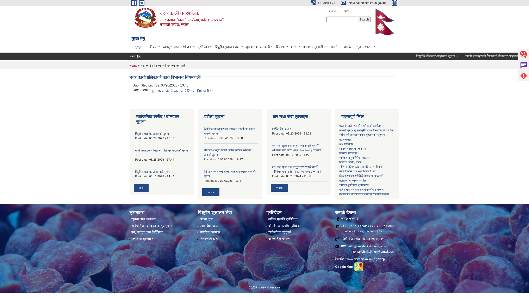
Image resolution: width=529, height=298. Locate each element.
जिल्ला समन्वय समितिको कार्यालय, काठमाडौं (361, 176)
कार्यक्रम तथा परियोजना (177, 47)
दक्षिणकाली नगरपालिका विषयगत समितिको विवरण (364, 194)
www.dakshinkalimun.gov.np (366, 259)
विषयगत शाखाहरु (286, 47)
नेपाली (346, 11)
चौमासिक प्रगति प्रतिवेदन (284, 226)
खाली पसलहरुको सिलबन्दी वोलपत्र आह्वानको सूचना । (486, 56)
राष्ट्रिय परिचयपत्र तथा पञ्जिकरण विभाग (360, 166)
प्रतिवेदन (203, 47)
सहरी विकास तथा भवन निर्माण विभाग (357, 171)
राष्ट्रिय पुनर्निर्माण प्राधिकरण (354, 185)
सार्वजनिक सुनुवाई (279, 232)
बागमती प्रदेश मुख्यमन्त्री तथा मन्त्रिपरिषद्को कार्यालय (366, 130)
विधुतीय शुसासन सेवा (227, 47)
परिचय (152, 47)
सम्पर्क (347, 47)
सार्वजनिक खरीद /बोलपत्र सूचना (152, 226)
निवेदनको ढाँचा (209, 239)
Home (133, 65)
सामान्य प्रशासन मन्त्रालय (352, 148)
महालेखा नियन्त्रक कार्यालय (353, 180)
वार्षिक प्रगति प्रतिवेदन (283, 219)
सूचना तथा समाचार (143, 219)
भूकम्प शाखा (364, 47)
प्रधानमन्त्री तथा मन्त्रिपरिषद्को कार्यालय (360, 125)
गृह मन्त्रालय (345, 139)
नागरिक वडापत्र (210, 232)
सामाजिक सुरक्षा (209, 226)
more (210, 192)
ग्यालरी (333, 47)
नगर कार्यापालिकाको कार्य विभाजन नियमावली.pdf (185, 91)
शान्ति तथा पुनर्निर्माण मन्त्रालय (354, 157)
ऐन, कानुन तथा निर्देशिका (147, 232)
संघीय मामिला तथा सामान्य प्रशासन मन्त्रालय (362, 135)
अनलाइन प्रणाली (313, 47)
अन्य (141, 188)
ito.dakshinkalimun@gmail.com (374, 251)
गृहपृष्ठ (138, 47)
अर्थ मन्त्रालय (346, 144)
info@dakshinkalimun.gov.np (368, 246)
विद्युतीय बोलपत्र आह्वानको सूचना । (425, 56)
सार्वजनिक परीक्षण (279, 239)
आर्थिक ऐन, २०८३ (281, 129)
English (332, 11)
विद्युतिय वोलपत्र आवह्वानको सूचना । (154, 171)
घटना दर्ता (206, 219)
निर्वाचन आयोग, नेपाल (350, 162)
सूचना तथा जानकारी (258, 47)
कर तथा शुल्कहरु (142, 239)
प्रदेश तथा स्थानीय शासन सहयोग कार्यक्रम (361, 189)
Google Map (344, 266)
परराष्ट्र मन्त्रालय (348, 153)
